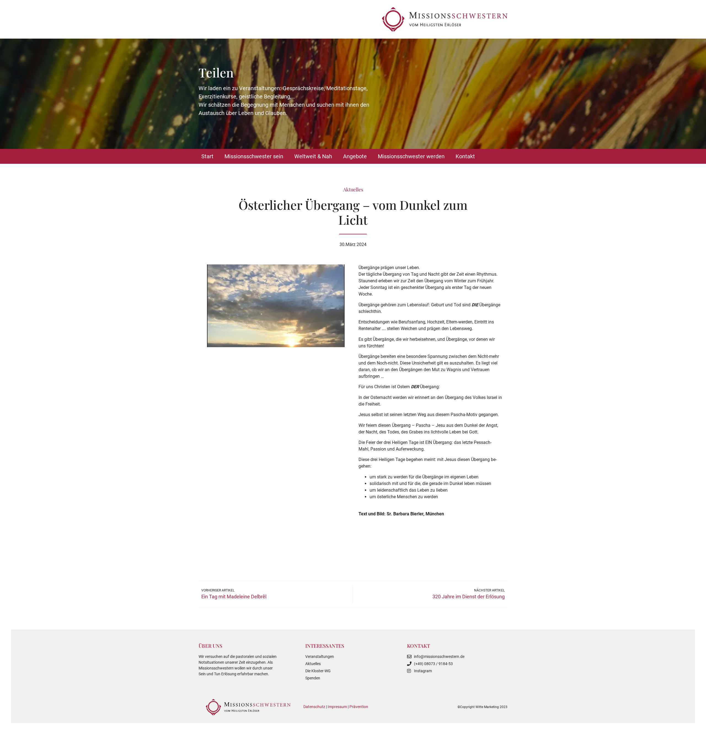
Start (207, 156)
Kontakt (465, 156)
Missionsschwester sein (253, 156)
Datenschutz (314, 706)
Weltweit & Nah (313, 156)
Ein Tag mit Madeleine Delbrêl (233, 596)
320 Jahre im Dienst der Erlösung (468, 596)
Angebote (355, 156)
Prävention (358, 706)
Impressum (337, 706)
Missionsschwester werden (411, 156)
